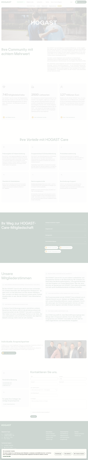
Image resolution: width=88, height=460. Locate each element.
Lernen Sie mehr (7, 456)
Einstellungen (58, 453)
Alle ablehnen (67, 453)
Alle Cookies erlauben (79, 453)
